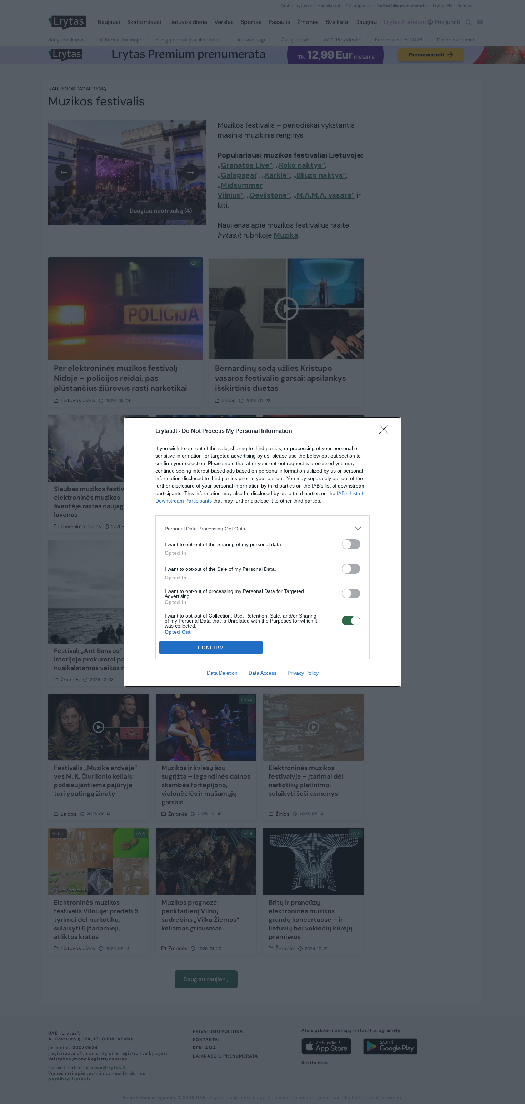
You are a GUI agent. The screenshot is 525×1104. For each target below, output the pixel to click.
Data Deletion (222, 673)
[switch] (351, 544)
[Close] (386, 431)
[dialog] (262, 552)
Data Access (262, 673)
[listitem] (262, 528)
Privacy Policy (303, 673)
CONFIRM (211, 647)
